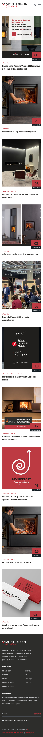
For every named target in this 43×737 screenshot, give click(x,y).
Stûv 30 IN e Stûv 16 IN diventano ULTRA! (20, 254)
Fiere (13, 374)
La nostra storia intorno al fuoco (16, 562)
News (27, 675)
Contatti (28, 683)
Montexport (6, 671)
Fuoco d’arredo (8, 687)
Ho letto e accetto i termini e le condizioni (17, 720)
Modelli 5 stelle (8, 683)
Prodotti (5, 675)
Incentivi (28, 671)
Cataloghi (28, 679)
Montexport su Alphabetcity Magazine (19, 132)
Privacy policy (19, 732)
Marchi (13, 191)
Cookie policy (29, 732)
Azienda (6, 63)
